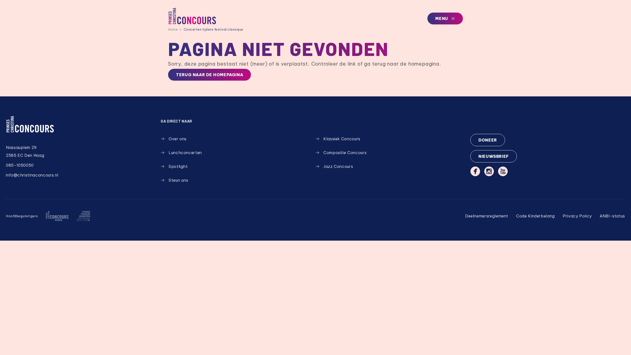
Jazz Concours (338, 166)
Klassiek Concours (341, 138)
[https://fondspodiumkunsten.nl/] (83, 216)
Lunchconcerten (185, 152)
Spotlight (178, 166)
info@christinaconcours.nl (32, 175)
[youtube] (503, 171)
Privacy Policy (577, 215)
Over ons (178, 138)
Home (173, 29)
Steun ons (178, 180)
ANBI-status (612, 215)
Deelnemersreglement (486, 215)
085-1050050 (20, 165)
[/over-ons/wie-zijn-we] (57, 216)
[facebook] (475, 171)
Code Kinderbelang (535, 215)
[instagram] (489, 171)
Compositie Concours (345, 152)
